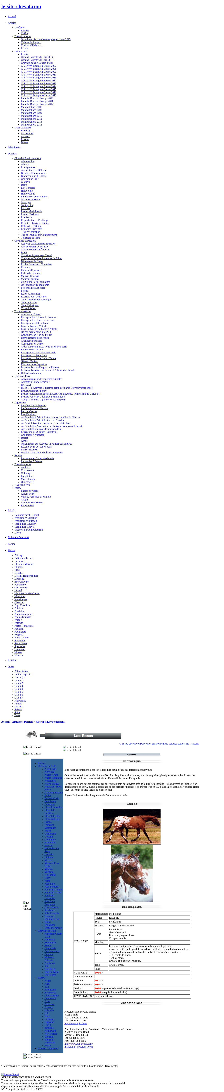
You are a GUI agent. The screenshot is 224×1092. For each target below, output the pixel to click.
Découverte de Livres (32, 261)
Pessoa (24, 290)
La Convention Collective (34, 408)
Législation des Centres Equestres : (39, 432)
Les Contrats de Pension (33, 405)
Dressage (19, 578)
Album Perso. (28, 493)
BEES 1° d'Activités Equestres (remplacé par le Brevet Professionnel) (57, 387)
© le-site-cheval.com (130, 743)
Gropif (24, 499)
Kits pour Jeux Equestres (34, 364)
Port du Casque (29, 411)
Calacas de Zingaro (31, 42)
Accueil (12, 16)
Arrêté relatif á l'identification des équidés (42, 420)
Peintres (18, 608)
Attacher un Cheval (31, 314)
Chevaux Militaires (24, 564)
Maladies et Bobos (30, 199)
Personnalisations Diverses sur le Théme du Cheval (47, 370)
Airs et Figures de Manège (34, 246)
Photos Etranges (22, 617)
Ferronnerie (20, 584)
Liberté (18, 590)
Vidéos (24, 33)
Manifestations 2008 (31, 110)
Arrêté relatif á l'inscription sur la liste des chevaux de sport (51, 426)
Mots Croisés (28, 479)
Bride (24, 252)
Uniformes (19, 649)
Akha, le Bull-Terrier (32, 502)
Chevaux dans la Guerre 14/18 (37, 62)
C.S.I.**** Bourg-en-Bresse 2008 (38, 68)
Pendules (19, 611)
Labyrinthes (27, 476)
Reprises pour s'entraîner (33, 296)
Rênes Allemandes (30, 293)
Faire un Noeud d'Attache (34, 326)
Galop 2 (18, 683)
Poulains (18, 628)
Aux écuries (27, 133)
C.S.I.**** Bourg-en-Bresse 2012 (38, 80)
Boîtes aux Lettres (23, 558)
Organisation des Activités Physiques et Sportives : (47, 443)
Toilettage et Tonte (30, 237)
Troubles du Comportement (28, 529)
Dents (24, 184)
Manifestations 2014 (31, 124)
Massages (26, 202)
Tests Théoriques (30, 305)
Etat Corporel (28, 187)
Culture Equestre (23, 674)
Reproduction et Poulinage (35, 220)
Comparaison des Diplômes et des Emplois (43, 399)
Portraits (18, 622)
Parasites (25, 208)
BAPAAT (26, 384)
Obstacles (19, 602)
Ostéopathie (27, 205)
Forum (11, 543)
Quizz (11, 666)
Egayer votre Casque (32, 349)
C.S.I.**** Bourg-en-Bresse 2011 (38, 77)
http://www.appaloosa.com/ (78, 1043)
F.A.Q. (11, 510)
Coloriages (26, 473)
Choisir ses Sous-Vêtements (35, 249)
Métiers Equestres (30, 279)
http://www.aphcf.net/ (75, 1023)
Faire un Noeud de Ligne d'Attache (39, 329)
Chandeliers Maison (31, 340)
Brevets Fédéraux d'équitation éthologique (43, 396)
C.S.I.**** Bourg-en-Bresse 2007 (38, 65)
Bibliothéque (14, 147)
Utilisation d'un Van (31, 373)
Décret (24, 437)
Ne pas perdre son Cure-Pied (36, 331)
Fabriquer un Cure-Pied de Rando (38, 352)
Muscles (18, 706)
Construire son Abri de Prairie (36, 334)
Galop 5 (18, 691)
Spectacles (19, 646)
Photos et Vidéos (29, 490)
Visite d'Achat (28, 308)
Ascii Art (25, 467)
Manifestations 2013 (31, 121)
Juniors (18, 703)
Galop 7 (18, 697)
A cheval (25, 136)
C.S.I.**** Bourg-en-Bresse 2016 (38, 92)
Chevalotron (27, 470)
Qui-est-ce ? (27, 482)
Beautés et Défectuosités (33, 173)
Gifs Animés (20, 587)
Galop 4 (18, 688)
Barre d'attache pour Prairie (35, 337)
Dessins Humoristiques (26, 575)
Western (18, 655)
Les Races (26, 217)
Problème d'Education (25, 517)
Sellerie (18, 709)
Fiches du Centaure (31, 273)
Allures (25, 164)
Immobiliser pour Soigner (34, 196)
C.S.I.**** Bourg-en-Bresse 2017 (38, 95)
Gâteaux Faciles (29, 361)
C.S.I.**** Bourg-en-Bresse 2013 (38, 83)
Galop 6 (18, 694)
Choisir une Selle (30, 179)
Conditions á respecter (32, 434)
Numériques (20, 599)
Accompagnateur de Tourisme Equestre (41, 379)
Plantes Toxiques (30, 214)
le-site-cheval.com (21, 6)
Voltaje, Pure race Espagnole (36, 496)
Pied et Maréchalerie (31, 211)
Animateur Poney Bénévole (35, 382)
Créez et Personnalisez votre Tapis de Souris (44, 346)
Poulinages (20, 631)
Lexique (12, 660)
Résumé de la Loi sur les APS (36, 446)
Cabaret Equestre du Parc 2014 (37, 57)
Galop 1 (18, 680)
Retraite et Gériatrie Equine (35, 223)
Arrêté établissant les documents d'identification (45, 423)
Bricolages (26, 130)
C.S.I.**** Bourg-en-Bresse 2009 (38, 71)
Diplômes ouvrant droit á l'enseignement (42, 452)
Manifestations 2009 (31, 112)
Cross (17, 569)
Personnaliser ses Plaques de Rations (40, 367)
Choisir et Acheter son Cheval (36, 255)
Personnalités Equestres (33, 287)
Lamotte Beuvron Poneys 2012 (37, 104)
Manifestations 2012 (31, 118)
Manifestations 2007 (31, 107)
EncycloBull (27, 505)
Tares (17, 715)
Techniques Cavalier (25, 523)
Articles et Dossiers (23, 721)
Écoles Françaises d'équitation (36, 264)
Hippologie (27, 190)
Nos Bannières (22, 484)
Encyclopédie (21, 581)
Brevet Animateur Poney (34, 390)
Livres (24, 48)
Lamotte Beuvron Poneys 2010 (37, 98)
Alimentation (27, 161)
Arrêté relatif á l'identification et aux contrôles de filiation (50, 417)
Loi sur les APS (29, 449)
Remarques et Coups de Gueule (37, 458)
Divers (24, 142)
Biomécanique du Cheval (34, 176)
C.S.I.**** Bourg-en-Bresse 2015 (38, 89)
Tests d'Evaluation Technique (36, 299)
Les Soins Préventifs (31, 229)
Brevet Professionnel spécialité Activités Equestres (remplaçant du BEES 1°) (60, 393)
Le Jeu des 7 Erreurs (31, 461)
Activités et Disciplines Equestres (38, 243)
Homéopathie (28, 193)
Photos (11, 550)
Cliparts (18, 567)
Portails (18, 619)
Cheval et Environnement (50, 721)
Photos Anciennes (23, 614)
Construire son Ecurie (32, 343)
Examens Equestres (31, 270)
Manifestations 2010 (31, 115)
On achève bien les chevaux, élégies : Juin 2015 (46, 39)
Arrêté (24, 440)
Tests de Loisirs (29, 302)
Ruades (25, 139)
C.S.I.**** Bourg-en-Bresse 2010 (38, 74)
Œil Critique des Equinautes (35, 281)
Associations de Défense (33, 170)
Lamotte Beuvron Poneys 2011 (37, 101)
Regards (18, 634)
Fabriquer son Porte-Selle (34, 355)
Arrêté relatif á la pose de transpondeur (41, 429)
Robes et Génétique (31, 226)
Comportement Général (26, 515)
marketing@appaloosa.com (78, 1046)
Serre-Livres (20, 643)
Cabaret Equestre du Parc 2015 (37, 60)
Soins (17, 712)
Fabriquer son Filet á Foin (34, 323)
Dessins (18, 572)
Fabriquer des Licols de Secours (37, 320)
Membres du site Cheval (27, 593)
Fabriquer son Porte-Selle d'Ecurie (38, 358)
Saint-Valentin (21, 637)
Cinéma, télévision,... (32, 45)
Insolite (25, 30)
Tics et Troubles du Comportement (39, 234)
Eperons (25, 267)
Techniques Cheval (24, 526)
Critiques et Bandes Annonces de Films (41, 258)
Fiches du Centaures (18, 537)
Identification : (28, 414)
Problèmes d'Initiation (25, 520)
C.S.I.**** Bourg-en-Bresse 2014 (38, 86)
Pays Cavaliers (22, 605)
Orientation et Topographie (35, 284)
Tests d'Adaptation (30, 231)
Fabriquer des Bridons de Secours (38, 317)
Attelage (18, 555)
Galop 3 (18, 686)
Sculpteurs (19, 640)
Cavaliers (19, 561)
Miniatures (19, 596)
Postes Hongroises (23, 625)
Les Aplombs (28, 167)
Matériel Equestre (30, 276)
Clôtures (25, 181)
